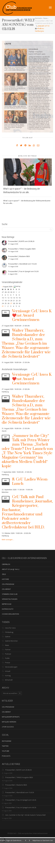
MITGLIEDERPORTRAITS (11, 717)
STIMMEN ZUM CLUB (9, 594)
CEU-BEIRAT (6, 589)
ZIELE (4, 574)
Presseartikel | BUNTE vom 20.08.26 (18, 770)
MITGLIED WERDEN (9, 722)
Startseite (38, 18)
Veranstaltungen (11, 667)
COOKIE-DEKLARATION (10, 614)
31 (3, 306)
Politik (7, 658)
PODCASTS (6, 756)
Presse (7, 662)
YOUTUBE (5, 751)
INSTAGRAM (6, 741)
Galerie (7, 636)
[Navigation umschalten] (50, 7)
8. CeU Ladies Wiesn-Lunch (30, 481)
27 (11, 303)
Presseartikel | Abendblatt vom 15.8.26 (19, 792)
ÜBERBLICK (6, 564)
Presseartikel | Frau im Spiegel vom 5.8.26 (20, 800)
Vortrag (8, 675)
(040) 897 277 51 (43, 26)
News (45, 18)
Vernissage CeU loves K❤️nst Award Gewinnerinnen (31, 315)
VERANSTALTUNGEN (9, 599)
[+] (27, 172)
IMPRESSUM (6, 604)
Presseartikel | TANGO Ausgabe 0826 (19, 777)
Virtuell (7, 671)
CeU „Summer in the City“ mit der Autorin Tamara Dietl (25, 815)
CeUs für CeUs (10, 628)
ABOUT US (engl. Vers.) (10, 569)
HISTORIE (5, 579)
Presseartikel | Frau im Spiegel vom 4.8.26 (20, 807)
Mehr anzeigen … (8, 540)
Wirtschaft (9, 680)
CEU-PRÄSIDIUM (8, 584)
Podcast (8, 654)
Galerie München (11, 641)
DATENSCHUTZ (7, 609)
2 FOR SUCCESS (8, 727)
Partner (8, 649)
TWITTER (5, 746)
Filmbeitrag (9, 632)
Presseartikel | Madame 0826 (16, 785)
